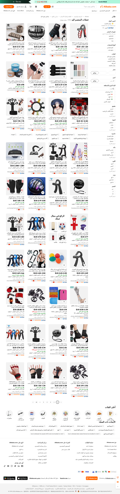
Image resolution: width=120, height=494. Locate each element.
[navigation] (103, 209)
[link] (117, 477)
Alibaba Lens (109, 478)
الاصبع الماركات (52, 426)
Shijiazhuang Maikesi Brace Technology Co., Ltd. (36, 52)
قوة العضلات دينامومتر (21, 426)
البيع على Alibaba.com (17, 446)
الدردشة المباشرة (42, 449)
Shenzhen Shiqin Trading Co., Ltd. (15, 52)
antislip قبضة (65, 138)
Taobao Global (67, 486)
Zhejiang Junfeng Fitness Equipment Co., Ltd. (15, 242)
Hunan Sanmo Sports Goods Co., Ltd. (79, 92)
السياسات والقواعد (88, 462)
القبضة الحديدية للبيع (108, 433)
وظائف (114, 456)
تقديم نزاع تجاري (42, 452)
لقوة (58, 430)
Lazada (60, 486)
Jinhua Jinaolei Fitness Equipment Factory (79, 56)
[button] (52, 7)
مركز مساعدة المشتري (41, 446)
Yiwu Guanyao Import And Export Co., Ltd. (58, 128)
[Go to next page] (33, 402)
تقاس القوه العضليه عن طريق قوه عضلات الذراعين (41, 430)
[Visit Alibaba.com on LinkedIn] (19, 466)
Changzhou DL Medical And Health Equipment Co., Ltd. (79, 244)
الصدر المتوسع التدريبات (41, 134)
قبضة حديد (66, 430)
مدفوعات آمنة (89, 446)
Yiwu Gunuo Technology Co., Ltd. (36, 128)
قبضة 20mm (80, 426)
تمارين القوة (55, 16)
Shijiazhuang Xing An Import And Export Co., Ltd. (36, 171)
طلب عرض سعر (65, 449)
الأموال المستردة (42, 456)
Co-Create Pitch (112, 449)
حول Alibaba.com (111, 442)
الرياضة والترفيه (78, 16)
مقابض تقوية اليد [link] (45, 16)
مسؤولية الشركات (111, 452)
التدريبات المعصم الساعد (25, 134)
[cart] (30, 7)
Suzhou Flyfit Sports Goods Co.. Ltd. (79, 171)
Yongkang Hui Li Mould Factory (79, 208)
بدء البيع (21, 449)
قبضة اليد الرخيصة (82, 134)
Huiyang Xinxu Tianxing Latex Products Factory (58, 171)
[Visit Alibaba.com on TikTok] (5, 466)
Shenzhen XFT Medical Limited (15, 171)
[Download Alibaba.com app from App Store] (22, 478)
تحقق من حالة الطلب (17, 452)
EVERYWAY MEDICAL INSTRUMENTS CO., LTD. (79, 316)
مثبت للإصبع (54, 138)
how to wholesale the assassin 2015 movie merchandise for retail (47, 433)
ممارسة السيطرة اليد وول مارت (105, 430)
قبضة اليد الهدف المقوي (67, 134)
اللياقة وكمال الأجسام (65, 16)
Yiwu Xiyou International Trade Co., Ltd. (15, 280)
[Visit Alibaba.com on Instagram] (12, 466)
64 (36, 402)
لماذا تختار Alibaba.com (110, 446)
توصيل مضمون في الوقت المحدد (85, 452)
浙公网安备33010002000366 (88, 491)
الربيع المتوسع (54, 134)
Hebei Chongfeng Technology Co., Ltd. (36, 90)
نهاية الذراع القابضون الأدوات (80, 138)
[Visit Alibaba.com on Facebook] (22, 466)
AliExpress (35, 486)
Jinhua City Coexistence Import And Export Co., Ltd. (58, 54)
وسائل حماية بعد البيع (88, 456)
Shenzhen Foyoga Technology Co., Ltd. (15, 208)
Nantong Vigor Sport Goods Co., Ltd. (15, 127)
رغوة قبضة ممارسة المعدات (37, 426)
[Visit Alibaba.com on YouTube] (8, 466)
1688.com (42, 486)
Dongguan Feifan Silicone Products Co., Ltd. (58, 280)
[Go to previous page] (61, 402)
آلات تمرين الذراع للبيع (42, 138)
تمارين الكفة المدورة (78, 430)
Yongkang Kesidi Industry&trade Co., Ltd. (36, 279)
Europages (85, 486)
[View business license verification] (76, 491)
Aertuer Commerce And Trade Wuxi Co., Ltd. (15, 90)
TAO (74, 486)
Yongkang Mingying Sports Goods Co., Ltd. (36, 242)
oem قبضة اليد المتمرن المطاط (95, 426)
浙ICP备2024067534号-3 (105, 491)
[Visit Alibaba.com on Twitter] (15, 466)
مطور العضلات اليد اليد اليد (66, 426)
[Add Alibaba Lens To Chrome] (92, 478)
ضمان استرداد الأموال (87, 449)
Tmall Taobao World (51, 486)
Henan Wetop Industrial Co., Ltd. (79, 280)
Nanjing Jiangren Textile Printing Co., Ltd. (58, 317)
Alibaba (87, 16)
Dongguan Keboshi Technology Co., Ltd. (79, 127)
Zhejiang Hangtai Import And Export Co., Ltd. (58, 204)
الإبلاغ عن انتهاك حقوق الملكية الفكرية (37, 459)
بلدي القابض (90, 430)
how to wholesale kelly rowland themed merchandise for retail (83, 433)
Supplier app (64, 478)
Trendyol (78, 486)
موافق (94, 73)
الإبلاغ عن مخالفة (42, 462)
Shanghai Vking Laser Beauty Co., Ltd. (36, 208)
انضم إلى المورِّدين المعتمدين (16, 456)
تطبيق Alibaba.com (34, 478)
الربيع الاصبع (110, 426)
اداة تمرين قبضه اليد (20, 430)
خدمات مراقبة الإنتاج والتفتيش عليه (84, 459)
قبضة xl (12, 134)
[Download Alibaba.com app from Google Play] (9, 478)
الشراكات (20, 459)
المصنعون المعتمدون (65, 446)
